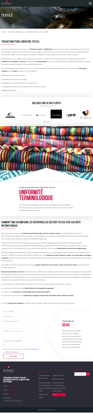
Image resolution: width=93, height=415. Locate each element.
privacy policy (18, 341)
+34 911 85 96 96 (13, 390)
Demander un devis (58, 379)
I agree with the (12, 341)
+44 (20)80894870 (13, 394)
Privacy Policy (35, 349)
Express (54, 395)
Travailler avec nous (58, 375)
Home (3, 32)
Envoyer (13, 356)
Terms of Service (10, 352)
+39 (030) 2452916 (13, 386)
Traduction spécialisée (15, 32)
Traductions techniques (33, 32)
